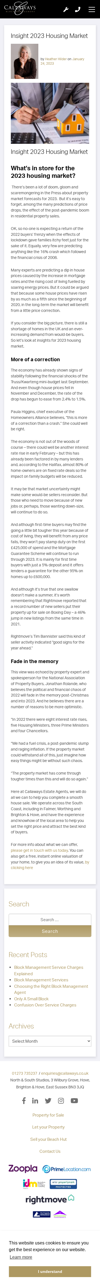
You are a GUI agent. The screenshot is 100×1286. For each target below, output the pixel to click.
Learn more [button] (21, 1257)
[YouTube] (74, 1101)
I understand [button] (50, 1271)
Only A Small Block (31, 998)
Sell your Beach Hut (48, 1139)
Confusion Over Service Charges (45, 1005)
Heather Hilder (56, 59)
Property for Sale (48, 1115)
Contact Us (50, 1151)
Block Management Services (41, 979)
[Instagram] (64, 1101)
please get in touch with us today (39, 850)
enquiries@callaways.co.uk (64, 1073)
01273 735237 (24, 1073)
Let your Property (48, 1127)
